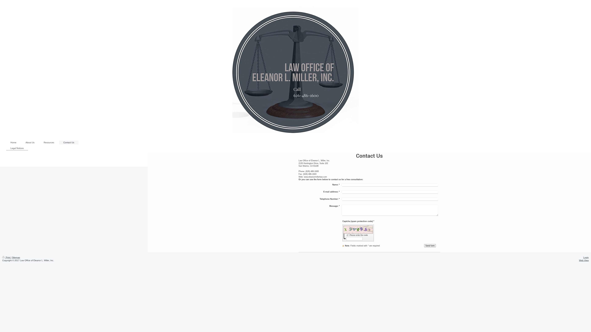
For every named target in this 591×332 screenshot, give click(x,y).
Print (8, 257)
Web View (584, 260)
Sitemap (16, 257)
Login (586, 257)
